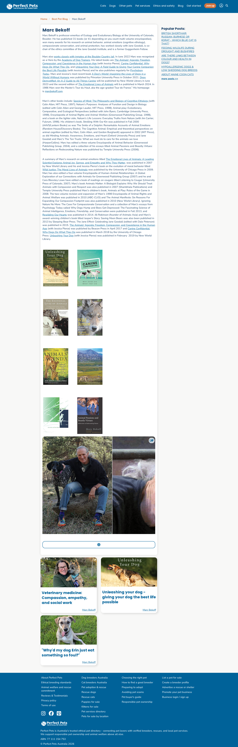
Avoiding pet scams (133, 692)
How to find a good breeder (137, 682)
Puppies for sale (91, 701)
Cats (103, 5)
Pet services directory (94, 711)
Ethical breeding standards (56, 682)
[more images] (152, 440)
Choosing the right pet (134, 677)
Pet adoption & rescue (94, 687)
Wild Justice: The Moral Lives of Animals (65, 169)
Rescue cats (88, 697)
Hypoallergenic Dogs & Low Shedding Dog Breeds (179, 68)
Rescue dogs (89, 692)
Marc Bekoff (89, 610)
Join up (210, 5)
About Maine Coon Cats (177, 74)
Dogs (112, 5)
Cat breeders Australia (94, 682)
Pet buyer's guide (131, 697)
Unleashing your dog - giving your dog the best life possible (129, 597)
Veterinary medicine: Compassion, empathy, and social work (64, 597)
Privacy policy (48, 700)
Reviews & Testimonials (54, 695)
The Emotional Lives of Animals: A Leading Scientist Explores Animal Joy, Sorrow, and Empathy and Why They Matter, (98, 160)
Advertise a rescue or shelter (178, 687)
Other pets (125, 5)
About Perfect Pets (51, 677)
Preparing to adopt (132, 687)
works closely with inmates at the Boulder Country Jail (84, 56)
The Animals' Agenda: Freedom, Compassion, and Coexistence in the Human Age (96, 61)
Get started (194, 5)
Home (43, 19)
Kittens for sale (90, 706)
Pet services (142, 5)
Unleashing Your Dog (62, 235)
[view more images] (98, 485)
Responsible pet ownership (137, 701)
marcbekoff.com (54, 91)
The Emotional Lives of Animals (95, 84)
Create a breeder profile (175, 682)
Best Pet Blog (60, 19)
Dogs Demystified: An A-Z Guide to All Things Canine (94, 79)
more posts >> (169, 78)
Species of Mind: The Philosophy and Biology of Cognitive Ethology (111, 101)
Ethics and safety (164, 5)
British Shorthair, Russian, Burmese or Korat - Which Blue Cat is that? (178, 38)
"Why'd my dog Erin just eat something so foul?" (68, 653)
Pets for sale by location (95, 716)
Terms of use (48, 705)
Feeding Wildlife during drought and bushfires (177, 49)
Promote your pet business (177, 692)
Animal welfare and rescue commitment (56, 689)
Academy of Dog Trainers (76, 60)
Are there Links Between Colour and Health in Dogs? (178, 59)
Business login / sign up (175, 697)
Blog (180, 5)
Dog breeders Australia (95, 677)
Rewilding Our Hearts (54, 214)
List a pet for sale (172, 677)
